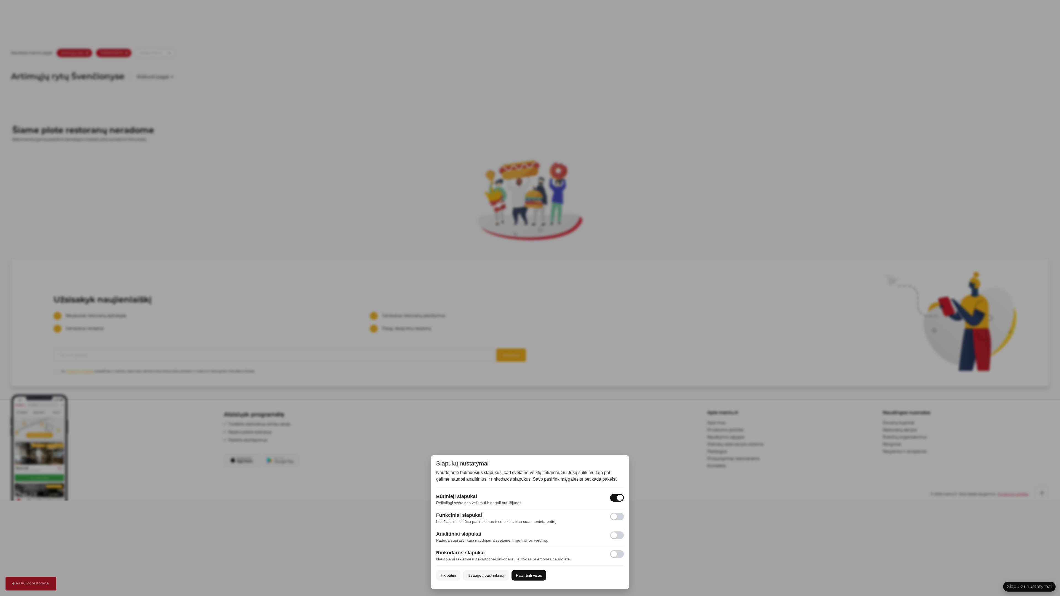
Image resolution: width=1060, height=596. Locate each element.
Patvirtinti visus (529, 575)
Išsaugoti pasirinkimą (486, 575)
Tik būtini (448, 575)
